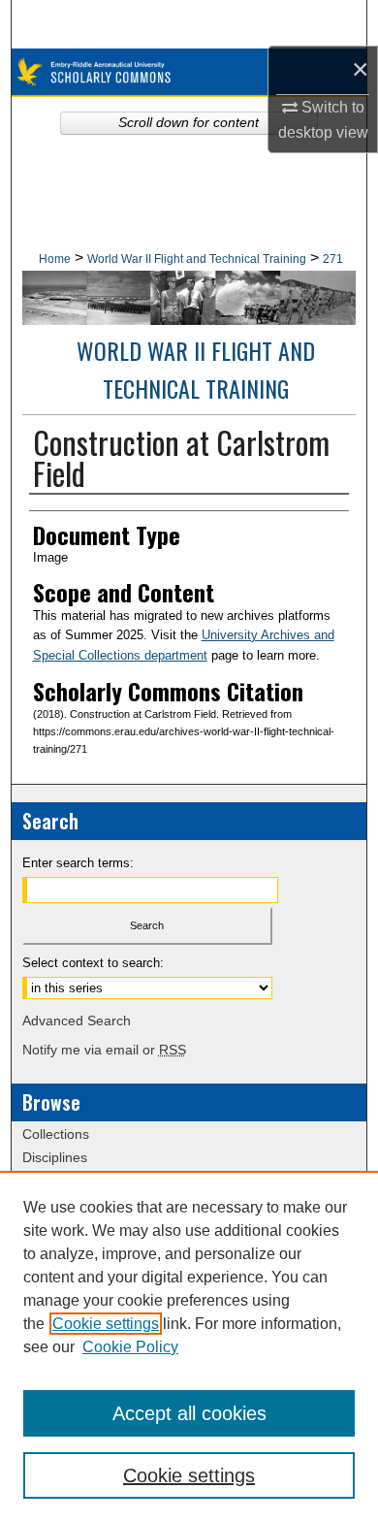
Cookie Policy (130, 1347)
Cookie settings (105, 1323)
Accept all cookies (189, 1413)
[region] (189, 1346)
